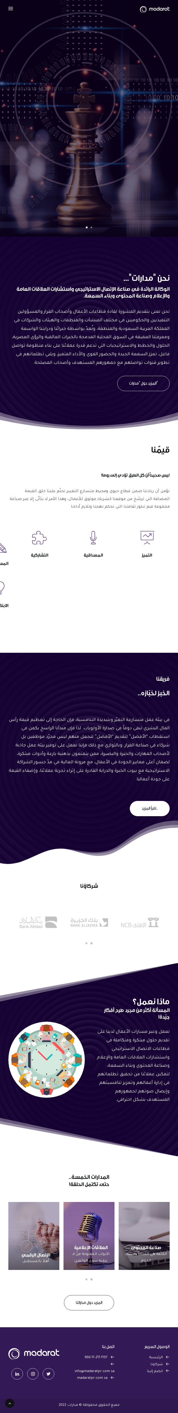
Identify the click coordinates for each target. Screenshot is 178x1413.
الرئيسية (156, 1358)
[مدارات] (155, 8)
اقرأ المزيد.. (150, 808)
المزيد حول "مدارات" (143, 383)
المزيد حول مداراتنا (89, 1302)
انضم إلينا (155, 1371)
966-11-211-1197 (96, 1358)
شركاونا (156, 1365)
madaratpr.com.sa (92, 1378)
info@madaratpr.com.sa (94, 1371)
